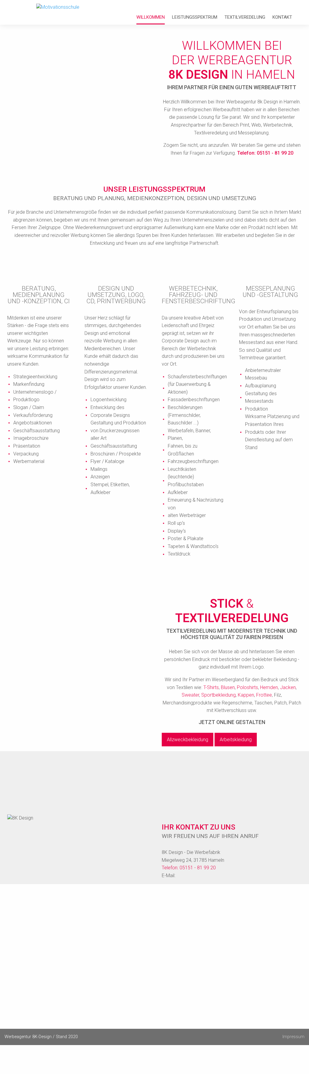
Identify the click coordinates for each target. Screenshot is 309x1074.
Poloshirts (247, 687)
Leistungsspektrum (194, 17)
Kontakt (282, 17)
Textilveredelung (245, 17)
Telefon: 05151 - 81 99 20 (265, 153)
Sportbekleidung (218, 695)
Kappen (246, 695)
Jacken (288, 687)
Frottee (264, 695)
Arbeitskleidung (236, 739)
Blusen (228, 687)
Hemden (269, 687)
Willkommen (150, 17)
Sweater (190, 695)
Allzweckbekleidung (187, 739)
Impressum (293, 1036)
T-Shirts (211, 687)
